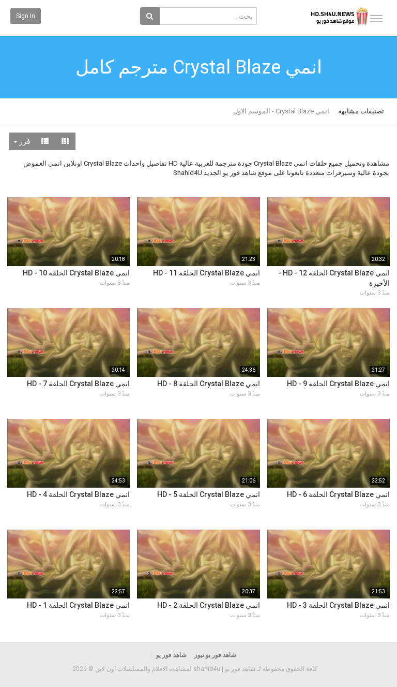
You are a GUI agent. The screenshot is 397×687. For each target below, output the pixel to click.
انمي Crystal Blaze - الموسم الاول (281, 111)
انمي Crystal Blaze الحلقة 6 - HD (338, 494)
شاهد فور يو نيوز (215, 655)
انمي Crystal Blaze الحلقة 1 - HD (78, 605)
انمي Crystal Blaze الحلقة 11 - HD (206, 273)
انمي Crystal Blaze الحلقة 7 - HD (78, 383)
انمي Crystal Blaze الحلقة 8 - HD (208, 383)
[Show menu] (376, 18)
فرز (24, 141)
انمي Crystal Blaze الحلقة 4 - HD (78, 494)
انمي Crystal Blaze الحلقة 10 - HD (76, 273)
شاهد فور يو (171, 655)
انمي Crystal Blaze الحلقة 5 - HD (208, 494)
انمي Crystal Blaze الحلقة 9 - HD (338, 383)
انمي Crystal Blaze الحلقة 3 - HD (338, 605)
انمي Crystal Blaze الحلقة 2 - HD (208, 605)
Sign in (25, 16)
